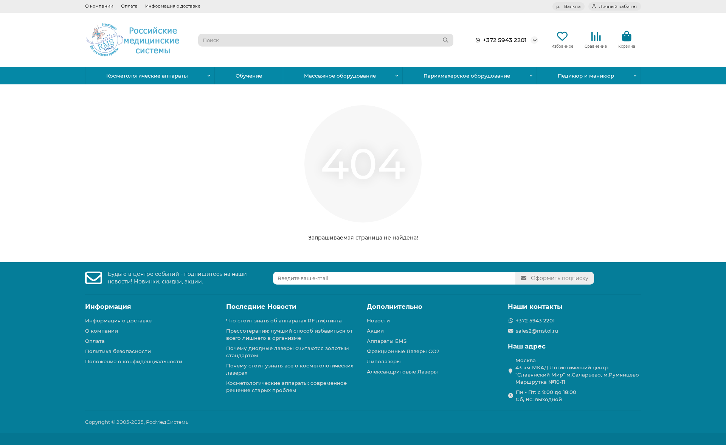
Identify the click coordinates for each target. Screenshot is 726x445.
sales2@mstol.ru (537, 331)
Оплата (129, 6)
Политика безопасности (118, 351)
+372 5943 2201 (505, 40)
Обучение (249, 76)
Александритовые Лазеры (402, 372)
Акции (375, 331)
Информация (108, 306)
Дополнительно (394, 306)
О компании (99, 6)
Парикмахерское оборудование (467, 76)
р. (568, 6)
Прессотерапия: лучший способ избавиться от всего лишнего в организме (289, 334)
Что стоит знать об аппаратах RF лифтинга (284, 320)
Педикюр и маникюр (586, 76)
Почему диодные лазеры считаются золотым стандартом (287, 351)
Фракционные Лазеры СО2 (403, 351)
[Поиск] (445, 40)
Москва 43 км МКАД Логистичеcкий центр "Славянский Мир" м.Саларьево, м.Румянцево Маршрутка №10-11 (577, 371)
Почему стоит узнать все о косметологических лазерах (289, 369)
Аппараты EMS (386, 341)
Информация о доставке (172, 6)
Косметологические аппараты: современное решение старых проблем (286, 386)
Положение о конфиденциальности (133, 361)
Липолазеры (384, 361)
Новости (378, 320)
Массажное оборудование (340, 76)
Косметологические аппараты (147, 76)
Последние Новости (261, 306)
